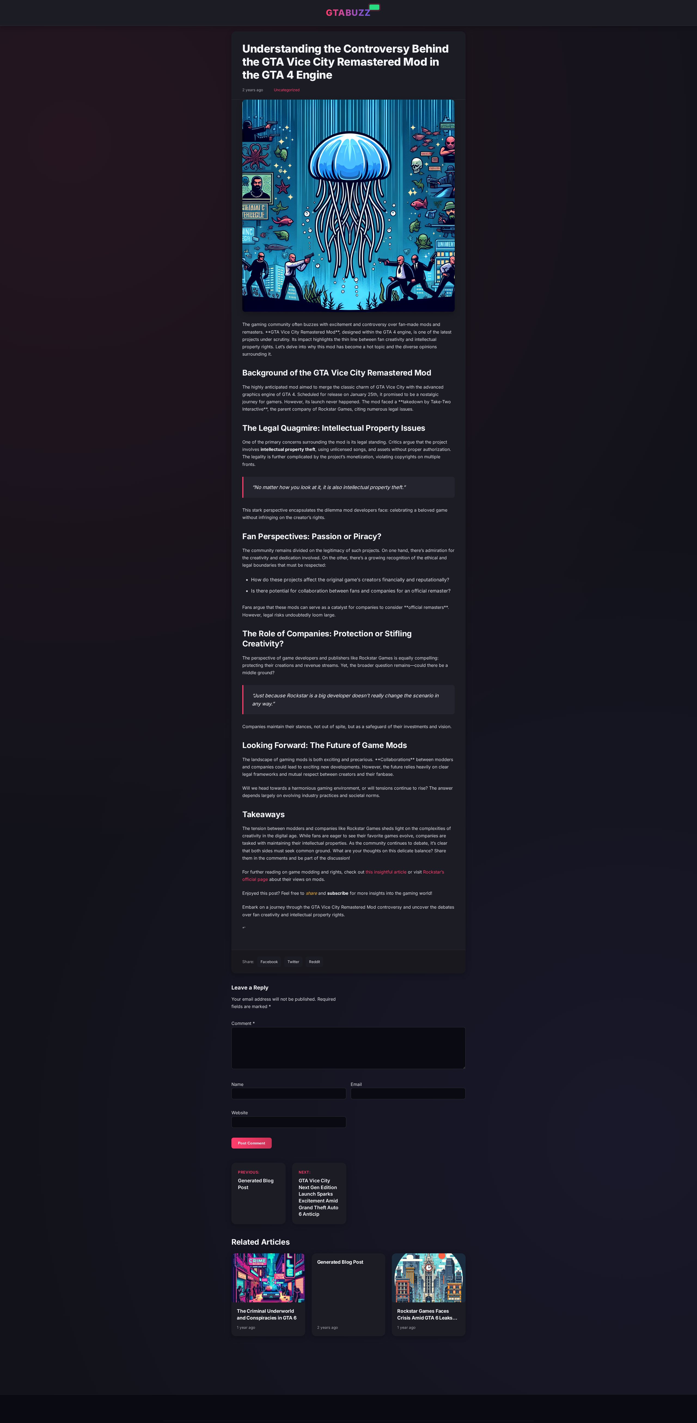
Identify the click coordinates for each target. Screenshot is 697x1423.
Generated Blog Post (340, 1262)
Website (239, 1112)
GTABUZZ (348, 12)
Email (356, 1084)
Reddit (314, 962)
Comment (243, 1023)
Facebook (269, 962)
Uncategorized (286, 90)
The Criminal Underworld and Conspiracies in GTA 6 (266, 1314)
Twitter (293, 962)
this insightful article (386, 872)
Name (237, 1084)
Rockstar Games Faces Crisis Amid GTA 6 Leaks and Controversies (425, 1314)
